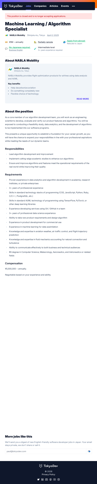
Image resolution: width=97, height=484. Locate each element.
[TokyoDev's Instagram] (58, 479)
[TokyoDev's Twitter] (38, 479)
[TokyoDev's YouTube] (54, 479)
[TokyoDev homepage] (13, 6)
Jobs (28, 6)
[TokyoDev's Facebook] (50, 479)
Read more (83, 99)
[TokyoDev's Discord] (46, 479)
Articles (54, 6)
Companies (40, 6)
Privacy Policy (48, 474)
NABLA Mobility (22, 68)
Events (65, 6)
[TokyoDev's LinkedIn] (42, 479)
